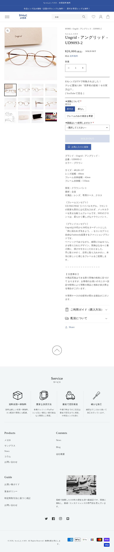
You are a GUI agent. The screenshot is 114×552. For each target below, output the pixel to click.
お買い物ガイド (12, 484)
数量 (67, 61)
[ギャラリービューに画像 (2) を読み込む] (24, 90)
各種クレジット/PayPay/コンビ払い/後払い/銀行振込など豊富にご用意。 (44, 413)
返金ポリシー (11, 491)
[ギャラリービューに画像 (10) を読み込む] (24, 117)
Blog (58, 447)
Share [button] (72, 327)
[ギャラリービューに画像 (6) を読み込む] (24, 103)
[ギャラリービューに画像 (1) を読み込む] (10, 90)
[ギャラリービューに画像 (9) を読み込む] (10, 117)
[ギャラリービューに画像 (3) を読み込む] (37, 90)
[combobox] (70, 16)
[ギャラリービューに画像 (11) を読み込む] (37, 117)
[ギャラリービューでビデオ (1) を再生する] (51, 117)
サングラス (9, 445)
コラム (7, 456)
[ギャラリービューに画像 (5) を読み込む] (10, 103)
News (7, 451)
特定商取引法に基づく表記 (17, 498)
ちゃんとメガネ (21, 541)
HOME (68, 29)
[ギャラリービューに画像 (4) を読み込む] (51, 90)
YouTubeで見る (74, 93)
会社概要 (60, 454)
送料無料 (74, 56)
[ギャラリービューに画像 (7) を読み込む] (37, 103)
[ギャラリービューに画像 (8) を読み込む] (51, 103)
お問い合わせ (11, 462)
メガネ (7, 440)
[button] (7, 16)
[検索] (83, 16)
